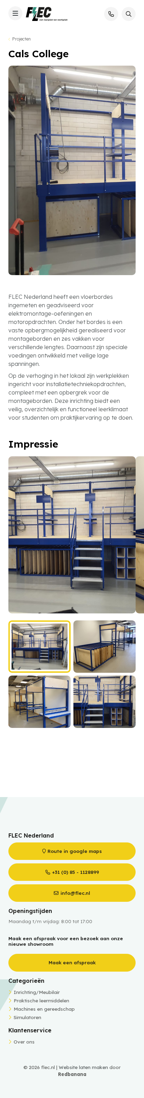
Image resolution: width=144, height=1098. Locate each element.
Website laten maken (83, 1067)
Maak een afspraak (72, 962)
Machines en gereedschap (44, 1009)
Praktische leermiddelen (41, 1000)
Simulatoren (27, 1017)
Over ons (24, 1042)
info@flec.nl (75, 893)
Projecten (21, 39)
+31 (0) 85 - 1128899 (75, 872)
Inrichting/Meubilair (37, 992)
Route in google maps (75, 851)
